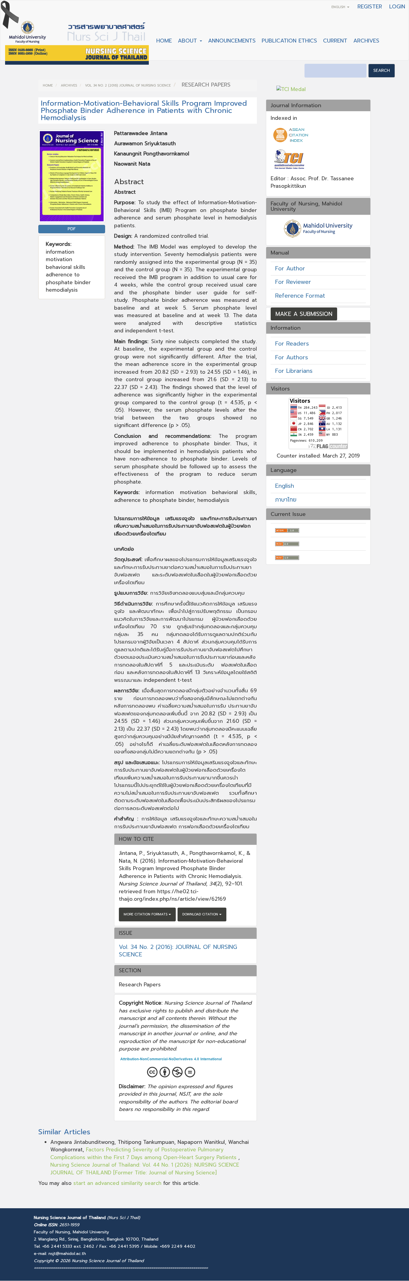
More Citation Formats (146, 914)
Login (397, 6)
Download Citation (200, 914)
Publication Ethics (289, 41)
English (284, 485)
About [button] (188, 41)
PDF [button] (72, 229)
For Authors (291, 357)
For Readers (292, 343)
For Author (290, 268)
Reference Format (300, 295)
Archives (366, 41)
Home (164, 41)
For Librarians (294, 371)
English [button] (338, 7)
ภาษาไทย (285, 499)
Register (370, 6)
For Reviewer (293, 282)
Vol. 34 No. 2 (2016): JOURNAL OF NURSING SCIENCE (128, 85)
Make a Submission (303, 314)
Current (335, 41)
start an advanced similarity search (117, 1183)
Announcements (232, 41)
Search (381, 70)
